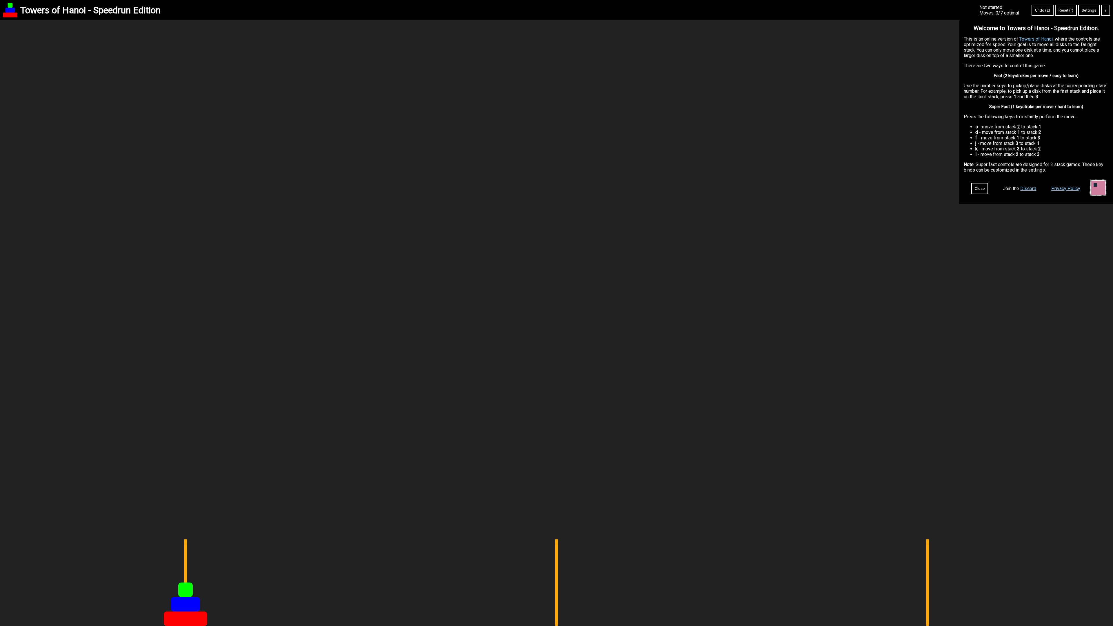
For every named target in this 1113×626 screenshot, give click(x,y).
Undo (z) (1042, 10)
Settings (1089, 10)
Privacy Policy (1065, 188)
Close (980, 188)
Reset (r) (1066, 10)
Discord (1028, 188)
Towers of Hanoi (1036, 39)
